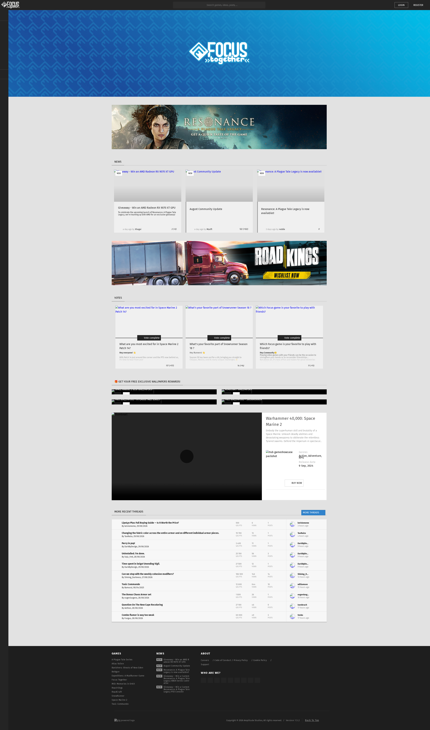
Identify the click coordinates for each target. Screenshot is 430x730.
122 (244, 229)
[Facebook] (305, 494)
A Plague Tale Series (122, 659)
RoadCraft (117, 692)
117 (170, 365)
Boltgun (115, 672)
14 (241, 365)
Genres (303, 452)
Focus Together (119, 680)
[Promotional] (219, 148)
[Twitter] (286, 494)
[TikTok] (217, 680)
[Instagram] (276, 494)
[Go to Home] (10, 5)
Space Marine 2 (119, 700)
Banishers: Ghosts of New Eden (127, 668)
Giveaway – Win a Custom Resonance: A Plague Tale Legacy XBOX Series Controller (177, 679)
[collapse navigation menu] (4, 15)
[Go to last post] (322, 524)
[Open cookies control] (386, 5)
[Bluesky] (250, 680)
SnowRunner (118, 696)
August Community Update (177, 666)
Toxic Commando (120, 704)
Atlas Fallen (118, 663)
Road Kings (117, 688)
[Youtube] (295, 494)
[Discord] (314, 494)
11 (311, 365)
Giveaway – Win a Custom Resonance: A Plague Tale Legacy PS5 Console (177, 689)
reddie (282, 229)
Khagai (138, 229)
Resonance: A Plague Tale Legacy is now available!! (177, 671)
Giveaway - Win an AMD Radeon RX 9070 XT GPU (176, 660)
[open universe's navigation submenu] (4, 25)
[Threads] (244, 680)
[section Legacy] (4, 74)
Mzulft (209, 229)
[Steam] (230, 680)
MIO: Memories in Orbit (123, 684)
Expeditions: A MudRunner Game (128, 676)
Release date (307, 462)
